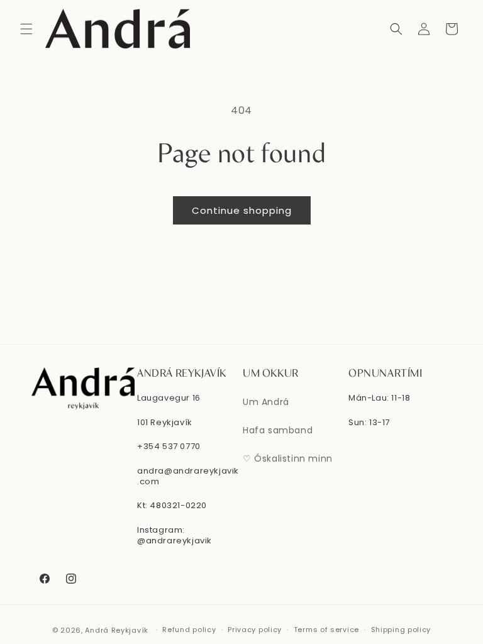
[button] (26, 29)
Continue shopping (242, 210)
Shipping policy (401, 630)
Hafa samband (278, 430)
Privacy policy (255, 630)
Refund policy (189, 630)
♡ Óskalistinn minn (288, 458)
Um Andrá (266, 402)
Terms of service (326, 630)
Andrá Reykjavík (117, 630)
